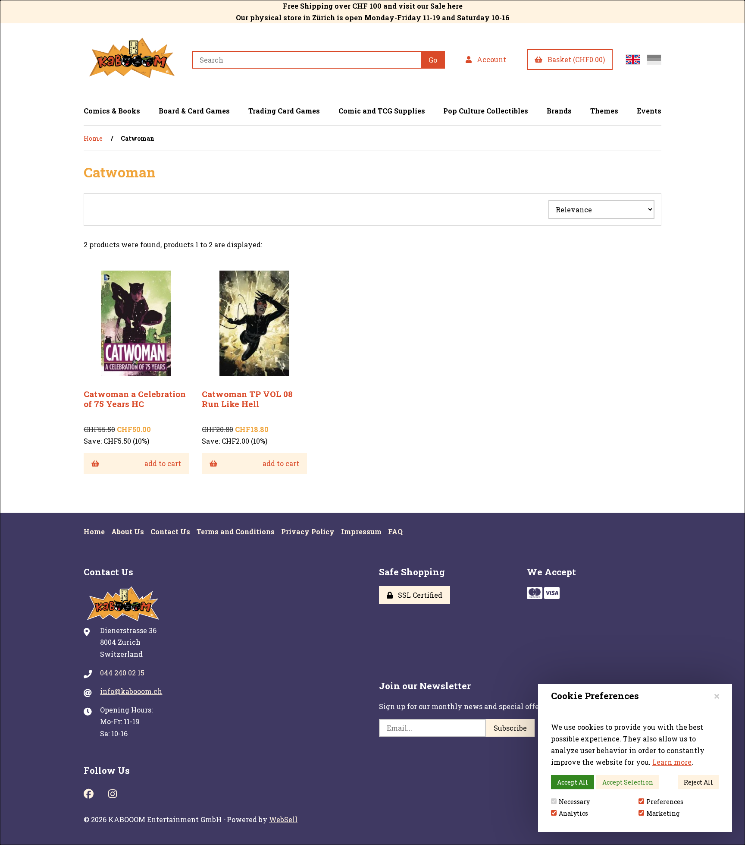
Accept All (572, 782)
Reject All (698, 782)
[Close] (716, 695)
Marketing (662, 813)
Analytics (573, 813)
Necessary (574, 802)
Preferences (664, 802)
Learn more (672, 761)
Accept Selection (627, 782)
